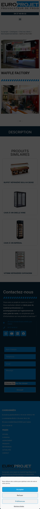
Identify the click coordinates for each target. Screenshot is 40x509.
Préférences (20, 501)
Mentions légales (19, 506)
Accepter (20, 489)
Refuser (20, 495)
